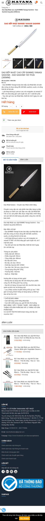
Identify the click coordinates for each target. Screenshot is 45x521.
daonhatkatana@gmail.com (15, 432)
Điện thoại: (5, 428)
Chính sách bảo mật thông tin (11, 445)
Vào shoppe (24, 518)
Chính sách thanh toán (9, 458)
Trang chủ (5, 7)
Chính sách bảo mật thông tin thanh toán (15, 449)
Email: (4, 432)
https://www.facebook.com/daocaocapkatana (23, 436)
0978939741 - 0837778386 (18, 428)
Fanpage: (5, 436)
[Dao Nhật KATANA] (19, 3)
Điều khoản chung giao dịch (10, 452)
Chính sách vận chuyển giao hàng (12, 455)
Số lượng (5, 106)
